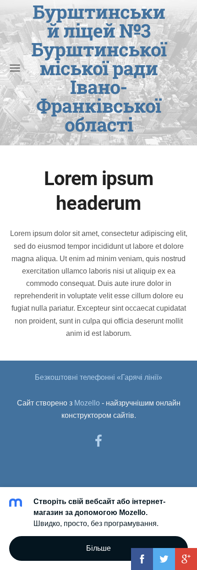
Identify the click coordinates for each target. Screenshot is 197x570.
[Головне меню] (14, 68)
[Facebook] (98, 441)
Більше (98, 548)
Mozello (87, 403)
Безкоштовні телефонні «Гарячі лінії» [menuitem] (98, 377)
